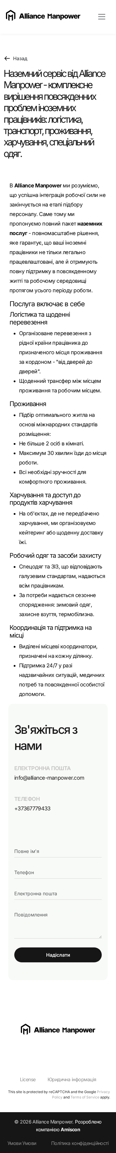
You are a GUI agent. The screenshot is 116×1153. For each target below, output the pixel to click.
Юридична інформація (72, 1079)
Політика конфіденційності (80, 1143)
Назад (20, 58)
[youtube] (22, 1049)
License (28, 1079)
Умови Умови (21, 1143)
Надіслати (58, 955)
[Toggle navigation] (101, 17)
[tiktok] (33, 1049)
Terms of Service (84, 1097)
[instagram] (9, 1049)
